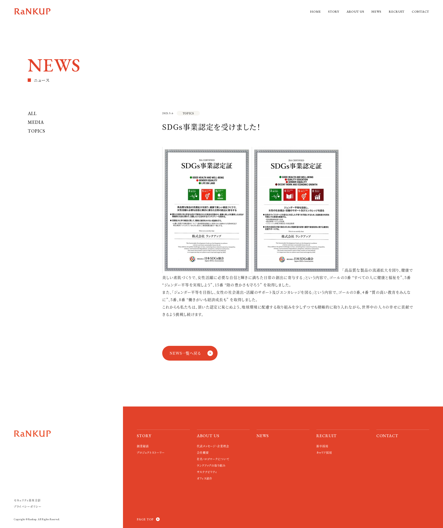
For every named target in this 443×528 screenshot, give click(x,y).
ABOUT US (355, 11)
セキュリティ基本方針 (27, 500)
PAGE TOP (145, 519)
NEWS (376, 11)
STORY (333, 11)
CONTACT (420, 11)
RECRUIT (396, 11)
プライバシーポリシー (28, 506)
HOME (315, 11)
